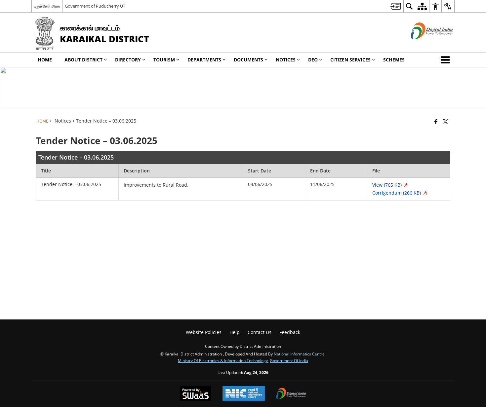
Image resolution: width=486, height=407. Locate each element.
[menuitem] (395, 6)
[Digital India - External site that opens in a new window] (424, 45)
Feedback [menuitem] (289, 332)
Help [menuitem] (234, 332)
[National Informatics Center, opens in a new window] (244, 394)
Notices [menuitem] (286, 59)
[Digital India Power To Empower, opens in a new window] (291, 394)
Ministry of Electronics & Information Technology (223, 360)
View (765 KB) (387, 185)
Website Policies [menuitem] (204, 332)
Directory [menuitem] (128, 59)
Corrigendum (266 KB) (397, 193)
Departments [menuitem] (204, 59)
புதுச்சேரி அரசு (47, 6)
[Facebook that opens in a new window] (436, 121)
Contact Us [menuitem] (259, 332)
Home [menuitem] (45, 59)
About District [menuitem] (83, 59)
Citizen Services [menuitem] (350, 59)
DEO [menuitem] (313, 59)
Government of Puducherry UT (95, 6)
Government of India (289, 360)
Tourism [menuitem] (164, 59)
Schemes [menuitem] (394, 59)
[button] (447, 60)
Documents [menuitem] (248, 59)
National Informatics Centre (299, 353)
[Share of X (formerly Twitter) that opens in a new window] (445, 121)
